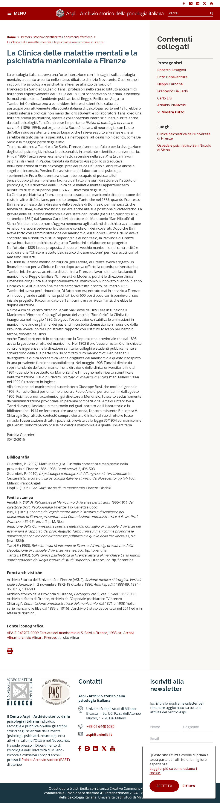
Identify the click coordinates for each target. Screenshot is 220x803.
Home (11, 37)
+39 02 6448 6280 (101, 726)
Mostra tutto (173, 112)
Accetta (164, 785)
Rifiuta (188, 785)
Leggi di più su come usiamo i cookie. (173, 770)
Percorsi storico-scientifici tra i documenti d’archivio (56, 37)
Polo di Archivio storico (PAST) (45, 759)
